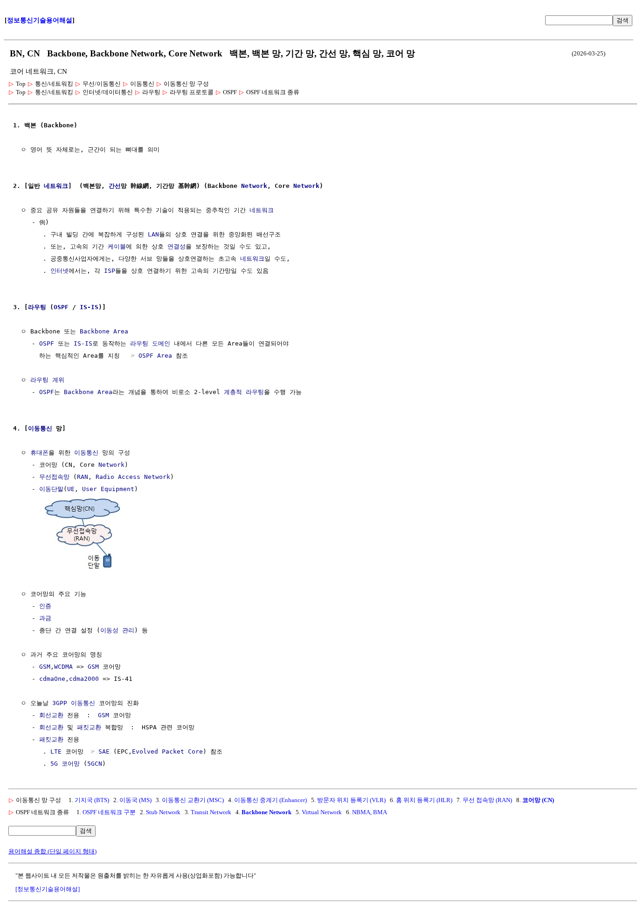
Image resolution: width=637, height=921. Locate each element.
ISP (109, 270)
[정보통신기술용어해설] (47, 889)
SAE (104, 751)
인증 (45, 605)
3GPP (59, 702)
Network (254, 185)
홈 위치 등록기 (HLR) (424, 799)
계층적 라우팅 (244, 391)
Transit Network (211, 812)
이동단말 (51, 488)
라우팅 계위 (47, 379)
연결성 (176, 246)
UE (71, 488)
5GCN (94, 763)
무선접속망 (54, 476)
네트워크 (56, 185)
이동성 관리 (117, 630)
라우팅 (37, 307)
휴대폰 (39, 452)
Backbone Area (104, 331)
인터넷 (59, 270)
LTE (56, 751)
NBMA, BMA (369, 812)
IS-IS (89, 307)
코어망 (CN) (538, 799)
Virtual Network (322, 812)
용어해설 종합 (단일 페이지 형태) (52, 851)
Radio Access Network (133, 476)
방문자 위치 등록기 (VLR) (351, 799)
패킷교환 (89, 727)
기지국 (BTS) (92, 799)
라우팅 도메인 (150, 343)
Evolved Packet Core (167, 751)
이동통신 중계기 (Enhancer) (270, 799)
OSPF (61, 307)
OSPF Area (155, 355)
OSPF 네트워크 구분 (109, 812)
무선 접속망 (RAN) (487, 799)
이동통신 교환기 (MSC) (193, 799)
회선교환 (51, 715)
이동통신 (40, 428)
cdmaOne (52, 678)
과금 (45, 618)
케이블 (117, 246)
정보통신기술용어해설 (39, 20)
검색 (622, 20)
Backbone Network (266, 812)
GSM (44, 666)
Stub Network (163, 812)
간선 (115, 185)
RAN (82, 476)
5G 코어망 (65, 763)
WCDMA (63, 666)
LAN (153, 234)
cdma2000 (84, 678)
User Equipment (108, 488)
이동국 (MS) (135, 799)
